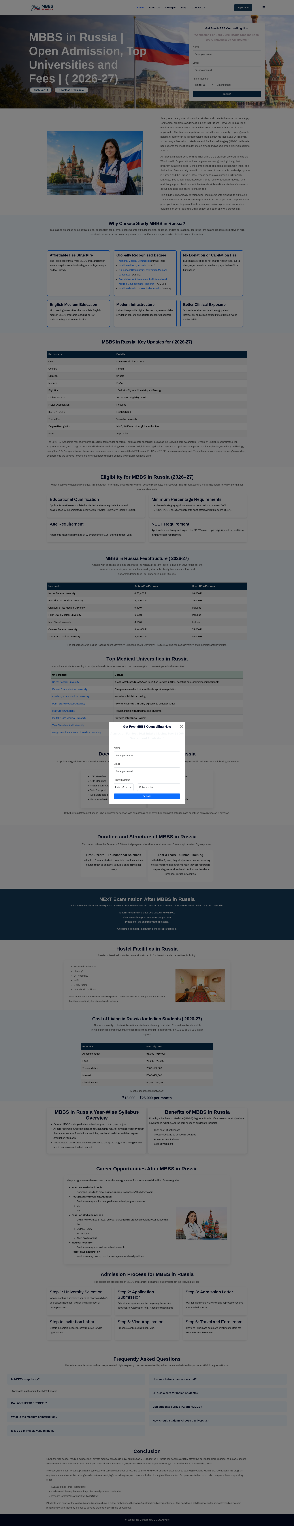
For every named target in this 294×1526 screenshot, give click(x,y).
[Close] (181, 726)
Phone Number (122, 779)
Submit (147, 796)
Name (117, 748)
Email (117, 764)
